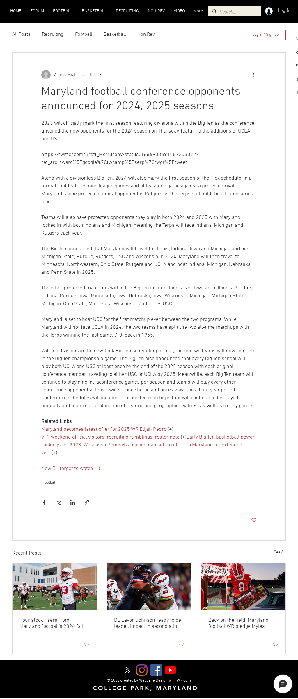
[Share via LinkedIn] (72, 502)
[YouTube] (170, 670)
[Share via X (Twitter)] (58, 502)
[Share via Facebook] (44, 502)
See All (280, 552)
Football (83, 34)
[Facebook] (156, 670)
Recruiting (52, 34)
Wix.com (184, 680)
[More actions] (253, 74)
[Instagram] (142, 670)
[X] (127, 670)
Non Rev (146, 34)
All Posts (21, 34)
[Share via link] (87, 502)
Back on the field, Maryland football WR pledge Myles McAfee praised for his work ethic (239, 623)
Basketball (115, 34)
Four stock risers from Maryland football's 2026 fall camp (51, 623)
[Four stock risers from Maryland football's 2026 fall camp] (55, 586)
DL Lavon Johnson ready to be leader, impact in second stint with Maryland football (147, 623)
